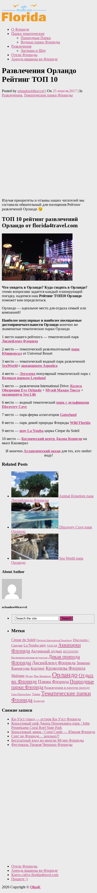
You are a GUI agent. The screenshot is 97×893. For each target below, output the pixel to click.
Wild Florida (80, 423)
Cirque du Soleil (23, 640)
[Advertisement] (48, 146)
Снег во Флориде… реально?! (35, 736)
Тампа (36, 694)
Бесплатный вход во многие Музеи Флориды (47, 740)
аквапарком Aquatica (39, 366)
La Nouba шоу (35, 645)
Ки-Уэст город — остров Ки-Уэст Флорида (46, 719)
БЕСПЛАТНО (70, 651)
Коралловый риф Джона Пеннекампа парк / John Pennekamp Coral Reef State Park (50, 725)
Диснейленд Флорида (20, 341)
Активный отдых (46, 651)
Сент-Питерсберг (21, 694)
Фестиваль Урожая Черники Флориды (42, 745)
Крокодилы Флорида (65, 668)
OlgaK (35, 887)
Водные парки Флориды (40, 42)
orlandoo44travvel (30, 91)
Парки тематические (27, 34)
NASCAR (52, 645)
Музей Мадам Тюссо (62, 390)
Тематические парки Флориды (48, 95)
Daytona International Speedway (54, 640)
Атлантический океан (42, 451)
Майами (17, 676)
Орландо (65, 674)
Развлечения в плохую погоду (67, 687)
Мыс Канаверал (42, 676)
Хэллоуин (38, 701)
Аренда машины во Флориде (34, 59)
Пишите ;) (19, 879)
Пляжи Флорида (53, 681)
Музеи (29, 676)
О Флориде (20, 29)
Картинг (38, 668)
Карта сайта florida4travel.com (34, 875)
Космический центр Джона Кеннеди (51, 439)
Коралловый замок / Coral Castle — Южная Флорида (53, 732)
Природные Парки (36, 38)
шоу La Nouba (32, 431)
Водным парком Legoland (24, 378)
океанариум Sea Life (19, 394)
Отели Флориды (24, 55)
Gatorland (68, 415)
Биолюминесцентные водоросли (29, 657)
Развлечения (21, 46)
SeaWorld (10, 366)
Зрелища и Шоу (33, 51)
